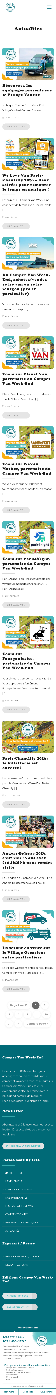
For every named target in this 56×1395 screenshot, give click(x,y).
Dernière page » (37, 1023)
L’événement (13, 1181)
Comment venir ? (16, 1214)
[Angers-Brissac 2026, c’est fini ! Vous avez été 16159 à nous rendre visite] (28, 832)
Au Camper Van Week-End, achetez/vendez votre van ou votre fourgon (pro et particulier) (26, 284)
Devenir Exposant (17, 1264)
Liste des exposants (18, 1189)
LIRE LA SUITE (15, 127)
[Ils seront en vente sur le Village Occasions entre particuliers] (28, 926)
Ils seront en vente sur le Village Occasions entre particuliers (26, 952)
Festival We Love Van (19, 1206)
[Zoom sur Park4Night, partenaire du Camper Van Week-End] (28, 537)
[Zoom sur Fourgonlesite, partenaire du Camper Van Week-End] (28, 632)
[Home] (24, 7)
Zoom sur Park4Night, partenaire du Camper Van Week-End (26, 563)
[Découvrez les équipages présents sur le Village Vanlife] (28, 64)
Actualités (12, 1230)
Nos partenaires (16, 1197)
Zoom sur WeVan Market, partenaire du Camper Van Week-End (26, 468)
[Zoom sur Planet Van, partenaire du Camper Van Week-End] (28, 352)
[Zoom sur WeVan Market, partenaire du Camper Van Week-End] (28, 442)
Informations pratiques (21, 1222)
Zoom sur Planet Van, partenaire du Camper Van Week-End (26, 379)
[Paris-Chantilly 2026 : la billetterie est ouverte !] (28, 737)
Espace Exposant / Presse (22, 1256)
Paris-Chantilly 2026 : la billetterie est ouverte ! (25, 763)
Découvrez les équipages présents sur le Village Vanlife (27, 90)
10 (46, 1014)
